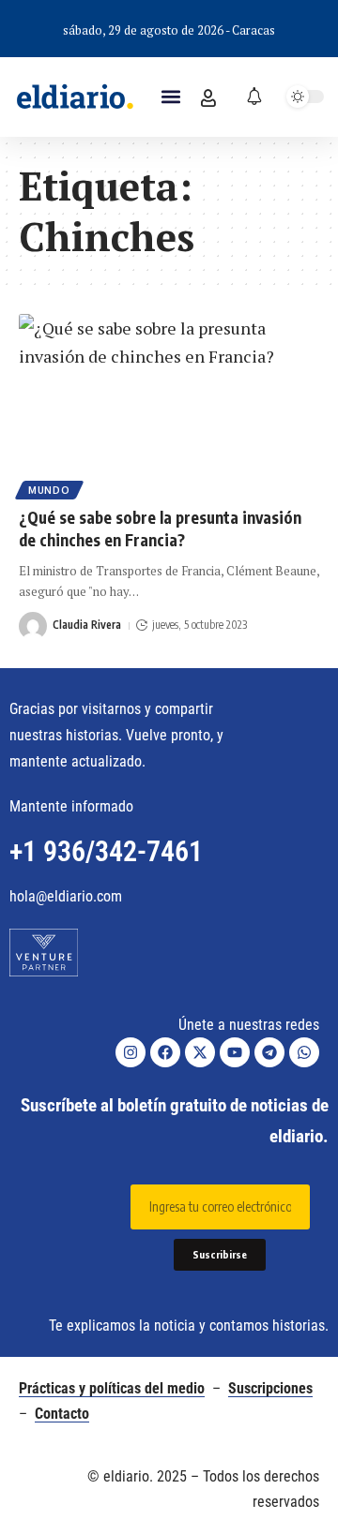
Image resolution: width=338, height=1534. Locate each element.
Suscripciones (270, 1388)
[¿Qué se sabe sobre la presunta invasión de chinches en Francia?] (169, 404)
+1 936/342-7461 (106, 851)
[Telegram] (269, 1052)
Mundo (49, 490)
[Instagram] (130, 1052)
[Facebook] (165, 1052)
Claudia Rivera (87, 625)
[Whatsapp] (304, 1052)
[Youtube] (235, 1052)
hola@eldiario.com (65, 896)
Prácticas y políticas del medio (112, 1388)
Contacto (62, 1413)
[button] (170, 97)
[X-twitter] (200, 1052)
